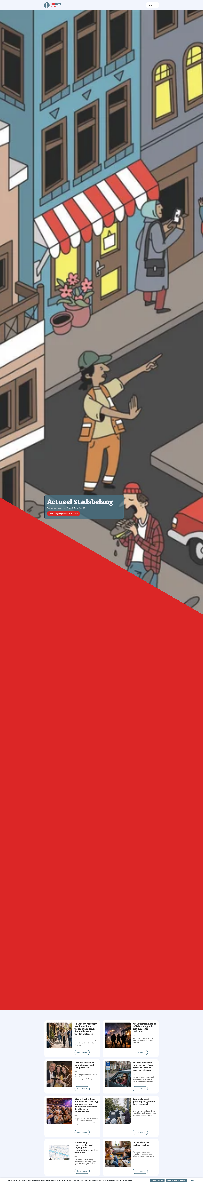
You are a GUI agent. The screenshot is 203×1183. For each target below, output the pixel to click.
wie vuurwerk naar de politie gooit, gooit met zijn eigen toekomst (144, 1028)
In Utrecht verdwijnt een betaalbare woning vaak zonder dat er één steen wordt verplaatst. (86, 1029)
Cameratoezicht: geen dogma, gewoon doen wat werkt (144, 1101)
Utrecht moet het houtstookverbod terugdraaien (84, 1065)
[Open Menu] (155, 5)
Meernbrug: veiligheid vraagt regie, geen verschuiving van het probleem (86, 1147)
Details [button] (192, 1180)
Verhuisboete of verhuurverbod (141, 1143)
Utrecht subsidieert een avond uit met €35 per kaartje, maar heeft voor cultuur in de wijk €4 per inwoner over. (86, 1105)
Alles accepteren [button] (157, 1180)
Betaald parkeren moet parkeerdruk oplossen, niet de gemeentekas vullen (144, 1066)
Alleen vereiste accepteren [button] (176, 1180)
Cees (76, 1038)
